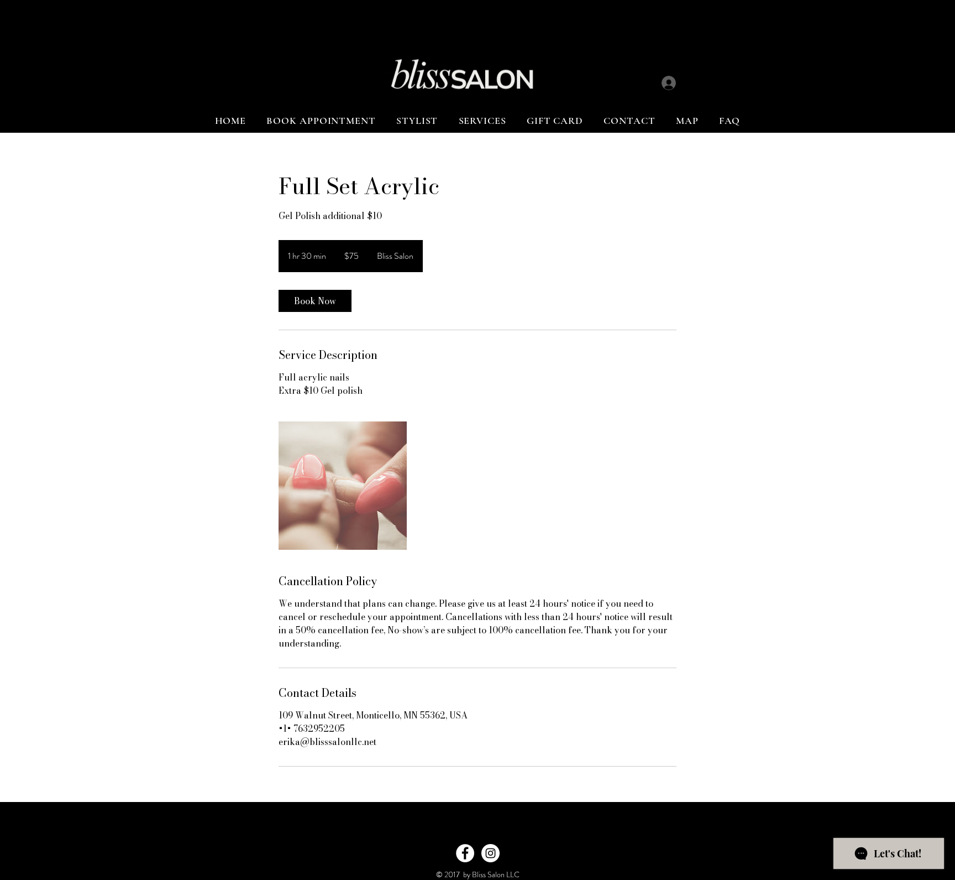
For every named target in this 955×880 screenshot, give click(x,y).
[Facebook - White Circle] (465, 853)
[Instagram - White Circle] (490, 853)
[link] (315, 301)
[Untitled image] (343, 485)
